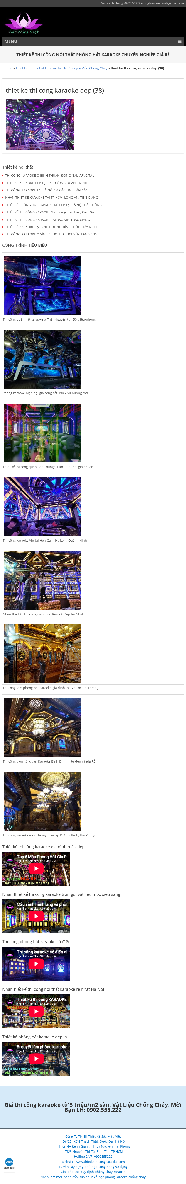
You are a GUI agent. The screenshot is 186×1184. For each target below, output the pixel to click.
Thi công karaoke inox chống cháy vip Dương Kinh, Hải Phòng (49, 835)
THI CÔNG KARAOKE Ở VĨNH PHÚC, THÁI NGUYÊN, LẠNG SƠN (51, 234)
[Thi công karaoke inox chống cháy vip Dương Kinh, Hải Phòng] (93, 801)
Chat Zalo (9, 1167)
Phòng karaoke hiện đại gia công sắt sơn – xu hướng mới (46, 393)
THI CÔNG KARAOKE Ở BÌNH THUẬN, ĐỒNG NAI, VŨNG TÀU (50, 175)
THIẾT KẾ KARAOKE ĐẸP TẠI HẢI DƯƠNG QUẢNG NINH (46, 183)
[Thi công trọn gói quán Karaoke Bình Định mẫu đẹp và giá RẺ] (93, 727)
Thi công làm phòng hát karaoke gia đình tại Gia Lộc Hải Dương (50, 688)
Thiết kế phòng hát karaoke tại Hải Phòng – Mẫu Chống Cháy (61, 68)
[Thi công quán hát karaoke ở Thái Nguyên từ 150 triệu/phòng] (93, 285)
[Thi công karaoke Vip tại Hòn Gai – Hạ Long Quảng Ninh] (93, 506)
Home (7, 68)
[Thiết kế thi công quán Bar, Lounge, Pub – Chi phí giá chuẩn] (93, 433)
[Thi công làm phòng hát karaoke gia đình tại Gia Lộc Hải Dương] (93, 653)
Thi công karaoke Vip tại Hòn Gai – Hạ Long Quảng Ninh (45, 540)
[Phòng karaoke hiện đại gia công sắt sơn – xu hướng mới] (93, 359)
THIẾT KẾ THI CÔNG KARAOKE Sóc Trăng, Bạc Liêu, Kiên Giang (51, 212)
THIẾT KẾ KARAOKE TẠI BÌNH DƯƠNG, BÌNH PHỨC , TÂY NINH (51, 227)
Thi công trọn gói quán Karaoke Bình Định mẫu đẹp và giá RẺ (49, 761)
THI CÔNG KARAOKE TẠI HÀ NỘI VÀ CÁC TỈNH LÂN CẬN (46, 190)
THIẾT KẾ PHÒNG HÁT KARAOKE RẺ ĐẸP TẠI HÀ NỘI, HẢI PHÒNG (53, 205)
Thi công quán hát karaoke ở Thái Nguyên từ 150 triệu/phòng (49, 319)
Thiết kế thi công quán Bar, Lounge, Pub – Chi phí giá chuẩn (48, 467)
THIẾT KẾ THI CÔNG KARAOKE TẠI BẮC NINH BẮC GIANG (47, 219)
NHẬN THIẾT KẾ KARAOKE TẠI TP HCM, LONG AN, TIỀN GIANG (51, 197)
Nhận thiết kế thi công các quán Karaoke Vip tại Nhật (43, 614)
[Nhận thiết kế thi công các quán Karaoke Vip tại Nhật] (93, 580)
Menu (11, 41)
